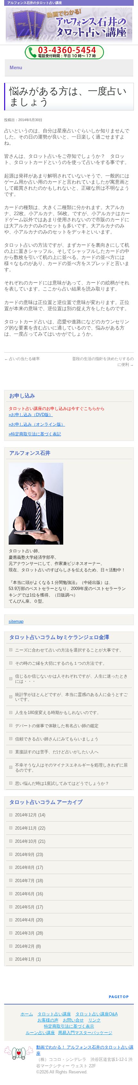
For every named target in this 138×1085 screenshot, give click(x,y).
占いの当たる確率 (22, 359)
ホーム (27, 1014)
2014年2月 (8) (28, 946)
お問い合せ (73, 1020)
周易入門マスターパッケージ (85, 1032)
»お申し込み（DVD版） (31, 414)
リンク (94, 1020)
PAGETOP (119, 997)
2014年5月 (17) (29, 907)
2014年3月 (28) (29, 933)
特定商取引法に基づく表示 (69, 1026)
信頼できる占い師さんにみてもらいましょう (57, 739)
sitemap (16, 621)
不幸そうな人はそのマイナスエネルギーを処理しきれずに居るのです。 (71, 768)
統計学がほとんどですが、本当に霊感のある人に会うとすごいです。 (71, 697)
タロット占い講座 (54, 1014)
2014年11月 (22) (30, 828)
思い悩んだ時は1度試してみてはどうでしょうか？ (62, 783)
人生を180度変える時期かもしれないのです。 (58, 712)
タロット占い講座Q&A (96, 1014)
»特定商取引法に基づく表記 (35, 434)
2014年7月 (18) (29, 880)
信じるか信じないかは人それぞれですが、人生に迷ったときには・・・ (71, 679)
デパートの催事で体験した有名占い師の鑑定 (57, 725)
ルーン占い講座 (40, 1032)
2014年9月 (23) (29, 854)
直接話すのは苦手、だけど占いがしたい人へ (57, 751)
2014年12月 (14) (30, 815)
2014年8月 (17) (29, 867)
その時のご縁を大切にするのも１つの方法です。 (61, 663)
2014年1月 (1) (28, 959)
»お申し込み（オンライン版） (37, 424)
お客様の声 (48, 1020)
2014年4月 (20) (29, 920)
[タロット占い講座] (69, 27)
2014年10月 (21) (30, 841)
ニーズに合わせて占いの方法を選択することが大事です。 (69, 650)
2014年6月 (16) (29, 893)
